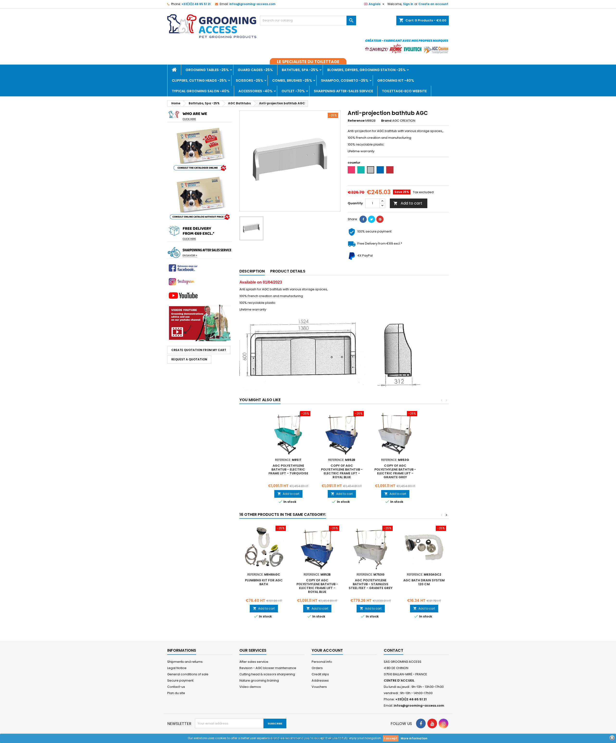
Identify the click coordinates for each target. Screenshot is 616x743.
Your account (327, 650)
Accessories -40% (255, 91)
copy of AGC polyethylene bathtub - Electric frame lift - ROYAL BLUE (342, 471)
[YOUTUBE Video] (199, 322)
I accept (390, 738)
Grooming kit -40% (395, 80)
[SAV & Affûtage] (199, 252)
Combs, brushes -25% (292, 80)
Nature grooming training (259, 680)
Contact (393, 650)
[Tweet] (371, 219)
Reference (356, 121)
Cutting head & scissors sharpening (267, 674)
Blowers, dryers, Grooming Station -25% (366, 69)
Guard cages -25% (255, 69)
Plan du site (176, 693)
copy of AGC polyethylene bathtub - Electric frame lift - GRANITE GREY (395, 471)
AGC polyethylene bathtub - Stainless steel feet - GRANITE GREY (370, 584)
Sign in (408, 4)
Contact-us (176, 686)
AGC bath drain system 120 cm (424, 582)
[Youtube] (199, 267)
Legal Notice (176, 668)
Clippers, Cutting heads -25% (199, 80)
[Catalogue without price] (199, 198)
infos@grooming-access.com (252, 4)
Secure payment (180, 680)
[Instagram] (199, 281)
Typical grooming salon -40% (201, 91)
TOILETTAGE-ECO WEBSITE (404, 91)
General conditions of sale (187, 674)
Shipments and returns (185, 661)
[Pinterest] (380, 219)
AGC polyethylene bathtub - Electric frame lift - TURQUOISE (288, 469)
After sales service (253, 661)
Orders (317, 668)
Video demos (250, 686)
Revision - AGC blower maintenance (267, 668)
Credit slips (320, 674)
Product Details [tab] (287, 271)
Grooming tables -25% (207, 69)
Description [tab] (252, 271)
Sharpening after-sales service (343, 91)
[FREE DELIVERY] (199, 233)
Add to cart (407, 203)
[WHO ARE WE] (199, 116)
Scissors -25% (249, 80)
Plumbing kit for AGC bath (264, 582)
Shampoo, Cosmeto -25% (344, 80)
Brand (386, 121)
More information (414, 738)
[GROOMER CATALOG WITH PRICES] (199, 149)
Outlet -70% (293, 91)
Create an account (433, 4)
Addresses (320, 680)
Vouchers (319, 686)
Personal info (322, 661)
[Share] (363, 219)
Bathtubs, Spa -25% (300, 69)
